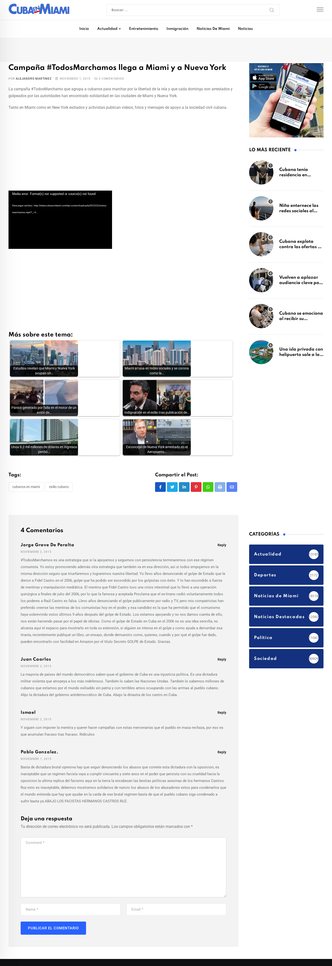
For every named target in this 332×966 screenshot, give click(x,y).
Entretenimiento (143, 29)
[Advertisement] (123, 151)
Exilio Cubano (59, 488)
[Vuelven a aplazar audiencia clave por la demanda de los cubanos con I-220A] (261, 282)
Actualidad (107, 29)
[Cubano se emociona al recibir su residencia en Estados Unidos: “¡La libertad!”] (261, 318)
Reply (222, 547)
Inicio (84, 29)
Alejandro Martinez (33, 80)
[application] (60, 221)
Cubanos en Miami (26, 488)
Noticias (245, 29)
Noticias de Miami (213, 29)
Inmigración (177, 29)
